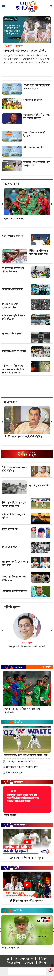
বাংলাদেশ (17, 45)
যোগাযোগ (29, 962)
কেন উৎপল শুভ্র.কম (23, 959)
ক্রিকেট (8, 45)
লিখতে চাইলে (13, 962)
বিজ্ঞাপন (43, 962)
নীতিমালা (42, 959)
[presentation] (2, 204)
